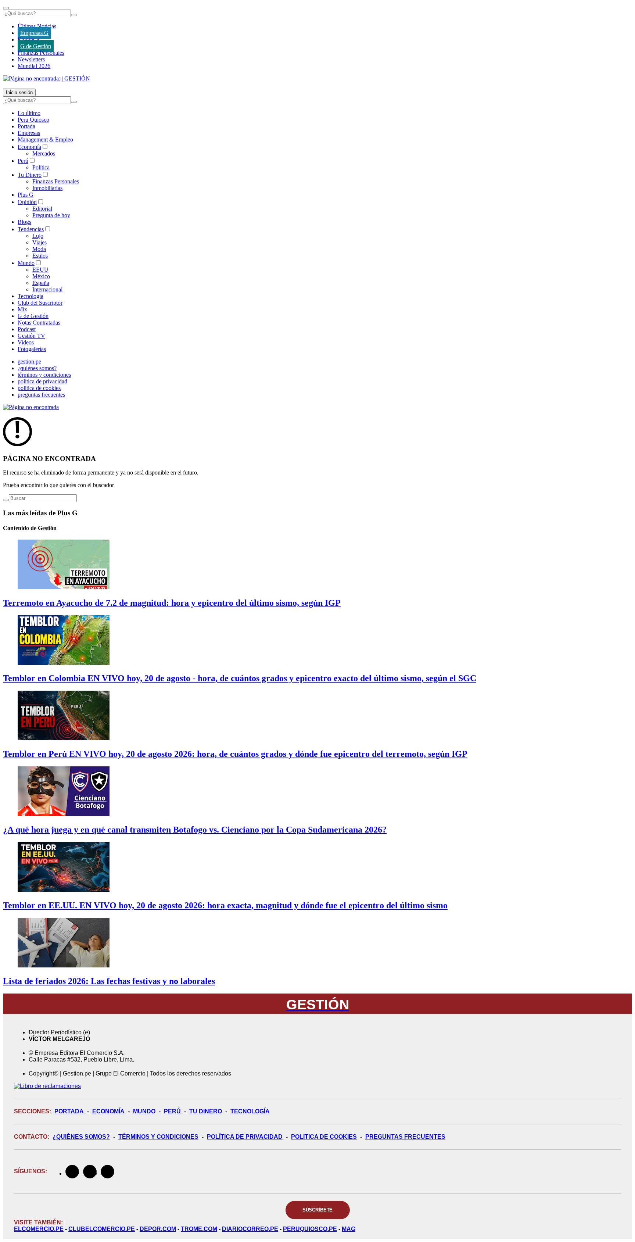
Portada (26, 126)
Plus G (25, 195)
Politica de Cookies (324, 1137)
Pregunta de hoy (51, 215)
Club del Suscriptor (40, 303)
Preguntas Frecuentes (405, 1137)
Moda (39, 249)
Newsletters (31, 59)
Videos (26, 342)
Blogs (24, 222)
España (40, 283)
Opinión (27, 202)
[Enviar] (74, 15)
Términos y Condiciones (158, 1137)
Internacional (47, 289)
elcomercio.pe (39, 1229)
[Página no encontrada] (31, 407)
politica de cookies (39, 388)
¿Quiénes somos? (81, 1137)
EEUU (40, 269)
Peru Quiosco (33, 120)
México (41, 276)
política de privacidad (42, 381)
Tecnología (30, 296)
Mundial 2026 (34, 66)
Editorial (42, 208)
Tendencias (31, 229)
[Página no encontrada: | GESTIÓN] (46, 78)
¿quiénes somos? (37, 368)
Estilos (40, 256)
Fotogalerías (32, 349)
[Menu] (6, 8)
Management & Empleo (45, 139)
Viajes (39, 242)
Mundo (26, 263)
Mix (22, 309)
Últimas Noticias (37, 26)
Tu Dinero (30, 175)
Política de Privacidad (245, 1137)
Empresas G (34, 33)
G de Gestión (35, 46)
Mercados (43, 153)
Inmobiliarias (47, 188)
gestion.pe (29, 361)
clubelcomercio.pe (101, 1229)
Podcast (27, 329)
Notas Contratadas (39, 322)
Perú (23, 161)
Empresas (29, 39)
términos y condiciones (44, 375)
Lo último (29, 113)
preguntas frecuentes (41, 394)
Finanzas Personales (41, 53)
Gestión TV (31, 336)
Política (41, 167)
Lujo (37, 236)
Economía (29, 147)
